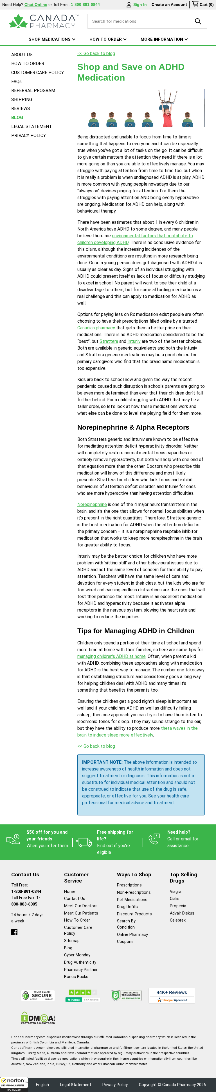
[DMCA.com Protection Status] (38, 1017)
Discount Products (134, 914)
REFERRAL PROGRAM (33, 90)
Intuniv (134, 341)
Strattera (109, 341)
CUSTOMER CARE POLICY (37, 72)
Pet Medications (132, 899)
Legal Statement (75, 1084)
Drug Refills (127, 906)
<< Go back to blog (96, 53)
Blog (68, 948)
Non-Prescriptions (134, 892)
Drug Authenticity (80, 962)
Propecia (178, 906)
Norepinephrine (92, 504)
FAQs (16, 81)
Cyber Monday (77, 955)
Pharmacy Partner (81, 969)
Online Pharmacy (132, 934)
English (42, 1084)
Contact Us (74, 898)
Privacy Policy (115, 1084)
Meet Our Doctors (81, 906)
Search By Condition (126, 924)
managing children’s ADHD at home (111, 656)
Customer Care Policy (78, 930)
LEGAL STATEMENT (31, 126)
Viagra (175, 891)
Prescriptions (129, 885)
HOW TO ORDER (27, 63)
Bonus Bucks (76, 976)
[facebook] (14, 931)
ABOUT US (22, 54)
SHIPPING (21, 99)
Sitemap (72, 940)
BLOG (17, 117)
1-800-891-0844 (26, 891)
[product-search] (198, 21)
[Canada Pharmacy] (43, 21)
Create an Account (169, 4)
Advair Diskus (182, 913)
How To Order (77, 920)
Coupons (125, 941)
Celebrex (178, 920)
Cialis (174, 898)
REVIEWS (20, 108)
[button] (14, 1084)
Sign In (140, 4)
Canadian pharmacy (96, 327)
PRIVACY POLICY (28, 135)
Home (69, 891)
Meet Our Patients (81, 913)
